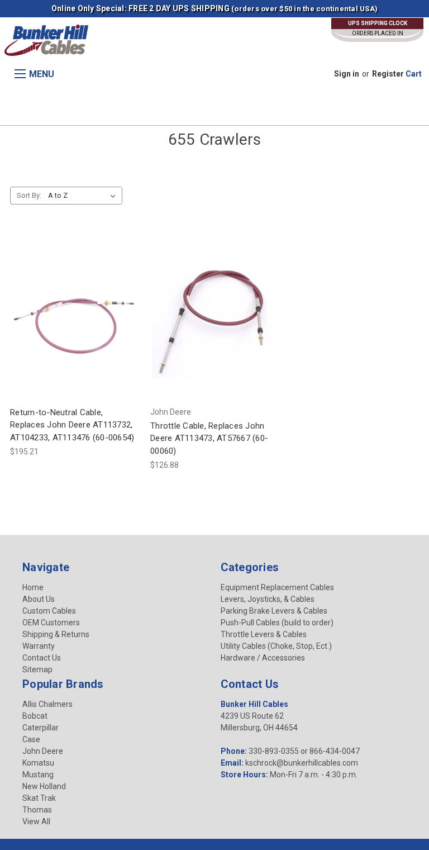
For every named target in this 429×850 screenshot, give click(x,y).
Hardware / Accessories (263, 657)
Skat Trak (39, 798)
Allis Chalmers (47, 704)
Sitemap (37, 669)
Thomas (37, 809)
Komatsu (38, 762)
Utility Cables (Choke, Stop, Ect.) (276, 646)
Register (388, 73)
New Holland (44, 786)
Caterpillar (40, 727)
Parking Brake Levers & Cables (274, 610)
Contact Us (41, 657)
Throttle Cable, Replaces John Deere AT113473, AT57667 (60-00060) (209, 438)
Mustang (38, 774)
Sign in (346, 73)
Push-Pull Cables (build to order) (277, 622)
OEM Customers (51, 622)
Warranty (38, 646)
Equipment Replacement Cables (277, 587)
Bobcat (34, 715)
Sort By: (29, 195)
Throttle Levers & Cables (264, 634)
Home (33, 587)
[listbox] (84, 195)
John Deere (42, 751)
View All (36, 821)
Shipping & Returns (55, 634)
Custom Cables (49, 610)
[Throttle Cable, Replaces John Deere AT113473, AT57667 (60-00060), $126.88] (214, 316)
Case (31, 739)
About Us (38, 599)
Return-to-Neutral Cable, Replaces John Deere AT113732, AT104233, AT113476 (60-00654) (72, 425)
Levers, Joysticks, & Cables (267, 599)
